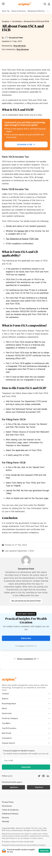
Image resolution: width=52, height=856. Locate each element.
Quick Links (7, 713)
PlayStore (39, 787)
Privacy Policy (8, 802)
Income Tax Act (9, 73)
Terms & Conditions (10, 810)
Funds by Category (10, 718)
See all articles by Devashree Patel (26, 601)
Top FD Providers (9, 728)
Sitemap (5, 821)
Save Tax (6, 11)
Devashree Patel (16, 38)
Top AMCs (6, 723)
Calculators (7, 738)
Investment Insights (26, 614)
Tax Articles (17, 21)
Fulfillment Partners (10, 814)
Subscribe (26, 767)
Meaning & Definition (36, 11)
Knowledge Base (9, 703)
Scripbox (5, 21)
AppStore (14, 787)
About (4, 708)
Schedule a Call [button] (24, 144)
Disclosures (7, 806)
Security (5, 818)
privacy (21, 646)
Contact (5, 694)
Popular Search (8, 743)
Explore (5, 699)
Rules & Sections (18, 11)
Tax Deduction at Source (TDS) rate (22, 238)
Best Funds (6, 733)
